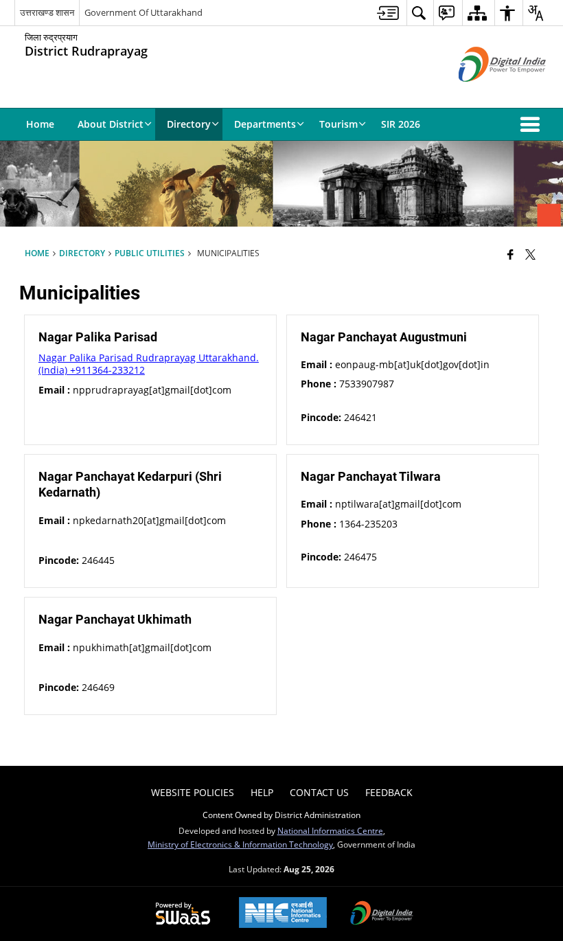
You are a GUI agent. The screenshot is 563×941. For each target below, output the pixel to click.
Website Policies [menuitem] (192, 792)
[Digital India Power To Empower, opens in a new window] (382, 914)
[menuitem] (388, 12)
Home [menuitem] (40, 124)
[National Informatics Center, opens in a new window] (283, 914)
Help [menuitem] (262, 792)
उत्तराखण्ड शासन (47, 12)
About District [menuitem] (110, 124)
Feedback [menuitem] (389, 792)
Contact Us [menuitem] (319, 792)
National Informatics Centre (330, 830)
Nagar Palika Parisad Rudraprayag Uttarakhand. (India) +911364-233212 (148, 363)
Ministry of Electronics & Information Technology (240, 844)
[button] (532, 124)
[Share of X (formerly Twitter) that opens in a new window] (530, 254)
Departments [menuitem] (265, 124)
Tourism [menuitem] (338, 124)
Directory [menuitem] (189, 124)
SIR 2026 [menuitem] (400, 124)
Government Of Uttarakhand (143, 12)
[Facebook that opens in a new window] (510, 254)
